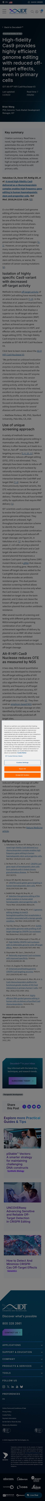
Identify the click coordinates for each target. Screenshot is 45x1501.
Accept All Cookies (22, 775)
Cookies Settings (22, 762)
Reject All (22, 769)
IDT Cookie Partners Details (14, 756)
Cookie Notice (21, 753)
